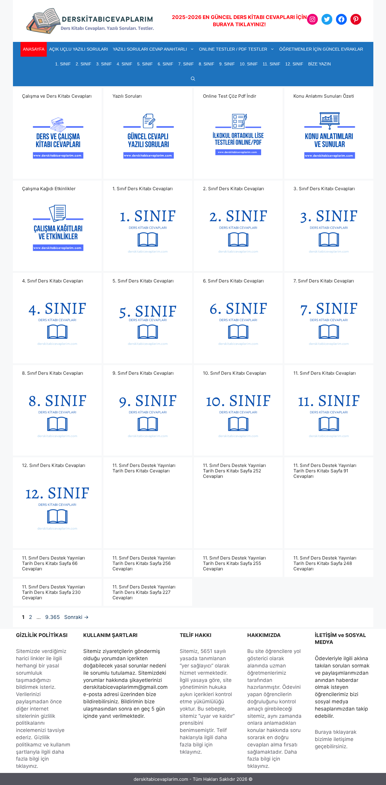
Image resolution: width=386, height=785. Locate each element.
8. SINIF (206, 63)
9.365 (52, 617)
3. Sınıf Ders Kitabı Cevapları (324, 188)
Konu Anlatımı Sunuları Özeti (323, 96)
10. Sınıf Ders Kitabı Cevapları (234, 373)
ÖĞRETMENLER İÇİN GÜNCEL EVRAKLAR (321, 49)
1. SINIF (63, 63)
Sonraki (76, 617)
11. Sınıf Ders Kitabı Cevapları (324, 373)
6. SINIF (165, 63)
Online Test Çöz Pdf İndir (229, 96)
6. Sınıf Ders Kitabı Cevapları (233, 281)
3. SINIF (104, 63)
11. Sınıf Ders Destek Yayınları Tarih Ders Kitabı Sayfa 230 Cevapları (53, 592)
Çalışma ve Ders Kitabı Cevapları (57, 96)
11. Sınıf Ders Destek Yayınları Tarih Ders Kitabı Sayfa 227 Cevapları (144, 592)
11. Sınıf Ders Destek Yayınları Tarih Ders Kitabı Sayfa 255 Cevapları (234, 563)
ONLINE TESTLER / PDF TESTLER (233, 49)
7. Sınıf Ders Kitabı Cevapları (323, 281)
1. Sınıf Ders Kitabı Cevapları (142, 188)
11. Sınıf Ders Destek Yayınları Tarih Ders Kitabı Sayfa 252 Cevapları (234, 470)
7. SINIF (186, 63)
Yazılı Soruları (127, 96)
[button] (193, 78)
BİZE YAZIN (319, 63)
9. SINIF (227, 63)
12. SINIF (294, 63)
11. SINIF (271, 63)
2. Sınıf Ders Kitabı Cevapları (233, 188)
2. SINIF (83, 63)
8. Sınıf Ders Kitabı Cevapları (52, 373)
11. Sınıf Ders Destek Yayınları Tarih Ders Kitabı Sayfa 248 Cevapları (324, 563)
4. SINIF (124, 63)
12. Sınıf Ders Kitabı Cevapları (53, 465)
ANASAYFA (33, 49)
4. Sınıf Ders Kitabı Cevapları (52, 281)
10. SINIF (249, 63)
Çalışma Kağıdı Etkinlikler (49, 188)
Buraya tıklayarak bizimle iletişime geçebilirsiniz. (335, 739)
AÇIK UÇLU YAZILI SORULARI (78, 49)
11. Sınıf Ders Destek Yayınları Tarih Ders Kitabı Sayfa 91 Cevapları (324, 470)
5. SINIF (145, 63)
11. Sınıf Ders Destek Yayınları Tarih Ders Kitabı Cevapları (144, 468)
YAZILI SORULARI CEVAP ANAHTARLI (150, 49)
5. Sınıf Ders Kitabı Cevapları (143, 281)
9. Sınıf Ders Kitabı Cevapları (143, 373)
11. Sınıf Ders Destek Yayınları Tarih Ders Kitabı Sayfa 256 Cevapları (144, 563)
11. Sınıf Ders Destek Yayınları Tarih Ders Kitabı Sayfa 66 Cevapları (53, 563)
